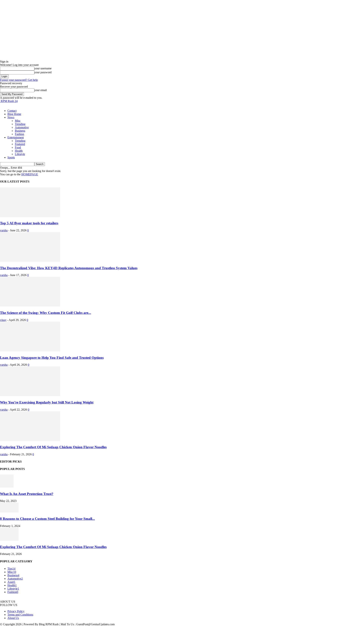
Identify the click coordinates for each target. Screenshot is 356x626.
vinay (3, 320)
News (10, 117)
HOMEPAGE (29, 174)
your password (43, 72)
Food (18, 147)
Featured (20, 144)
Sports (11, 157)
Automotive (22, 127)
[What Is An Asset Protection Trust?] (7, 486)
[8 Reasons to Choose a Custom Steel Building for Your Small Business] (9, 511)
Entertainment (15, 137)
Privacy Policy (15, 611)
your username (43, 68)
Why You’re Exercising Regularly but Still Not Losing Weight (46, 402)
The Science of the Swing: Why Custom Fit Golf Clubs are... (45, 313)
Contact (12, 110)
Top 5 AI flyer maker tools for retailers (29, 223)
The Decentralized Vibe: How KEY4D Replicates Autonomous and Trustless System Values (68, 268)
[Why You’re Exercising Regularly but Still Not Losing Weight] (30, 395)
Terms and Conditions (20, 614)
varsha (4, 230)
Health (19, 150)
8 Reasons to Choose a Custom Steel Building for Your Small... (47, 519)
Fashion (19, 134)
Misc (18, 120)
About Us (13, 618)
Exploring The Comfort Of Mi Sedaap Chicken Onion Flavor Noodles (53, 447)
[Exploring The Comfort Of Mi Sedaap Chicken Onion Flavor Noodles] (30, 440)
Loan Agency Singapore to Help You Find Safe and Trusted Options (52, 358)
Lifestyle (20, 154)
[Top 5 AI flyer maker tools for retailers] (30, 216)
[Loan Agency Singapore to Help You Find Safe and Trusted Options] (30, 350)
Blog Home (14, 114)
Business (20, 130)
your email (40, 90)
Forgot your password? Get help (19, 79)
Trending (20, 124)
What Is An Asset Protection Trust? (26, 494)
